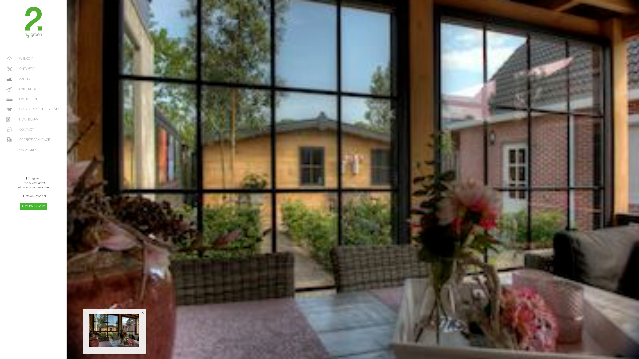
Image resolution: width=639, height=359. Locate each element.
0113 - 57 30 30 (34, 206)
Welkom (26, 58)
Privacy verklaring (33, 182)
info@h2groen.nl (35, 196)
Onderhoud (29, 89)
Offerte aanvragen (35, 139)
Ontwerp (27, 68)
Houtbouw (28, 119)
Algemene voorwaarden (33, 187)
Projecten (28, 99)
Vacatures (28, 150)
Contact (26, 129)
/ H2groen (34, 178)
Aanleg (25, 79)
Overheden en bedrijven (39, 109)
